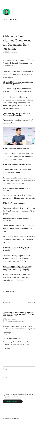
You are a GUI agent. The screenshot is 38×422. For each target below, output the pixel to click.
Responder (7, 334)
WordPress (15, 418)
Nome (5, 369)
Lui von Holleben (10, 19)
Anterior (7, 302)
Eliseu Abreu (12, 319)
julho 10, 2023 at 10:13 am (16, 321)
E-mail (5, 377)
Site (4, 386)
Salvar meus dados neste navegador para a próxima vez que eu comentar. (19, 395)
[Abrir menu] (4, 24)
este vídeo (20, 60)
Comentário (7, 348)
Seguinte (30, 302)
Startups (14, 52)
